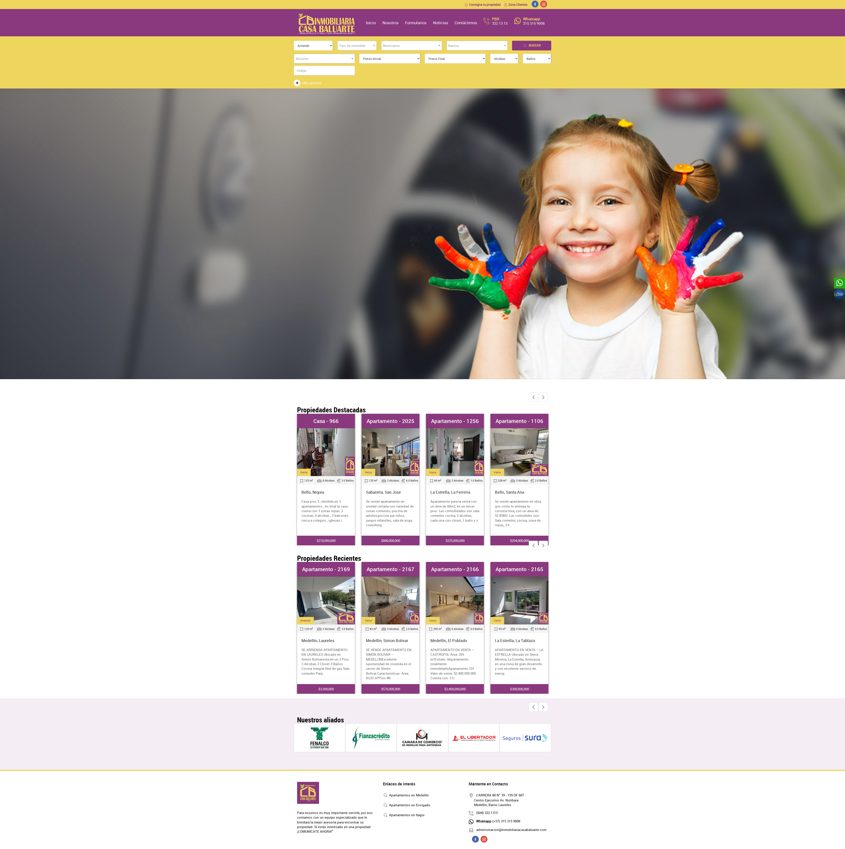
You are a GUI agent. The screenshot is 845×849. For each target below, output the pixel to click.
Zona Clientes (518, 4)
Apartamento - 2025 (326, 420)
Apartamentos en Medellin (408, 795)
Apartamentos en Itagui (406, 815)
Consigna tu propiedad (485, 4)
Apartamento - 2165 (455, 569)
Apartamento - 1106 (455, 420)
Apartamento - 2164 (519, 569)
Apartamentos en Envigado (409, 805)
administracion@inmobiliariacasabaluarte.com (511, 829)
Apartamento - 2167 (326, 569)
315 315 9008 (534, 23)
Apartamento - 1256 (390, 420)
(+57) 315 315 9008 (498, 821)
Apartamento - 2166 (519, 420)
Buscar (535, 45)
